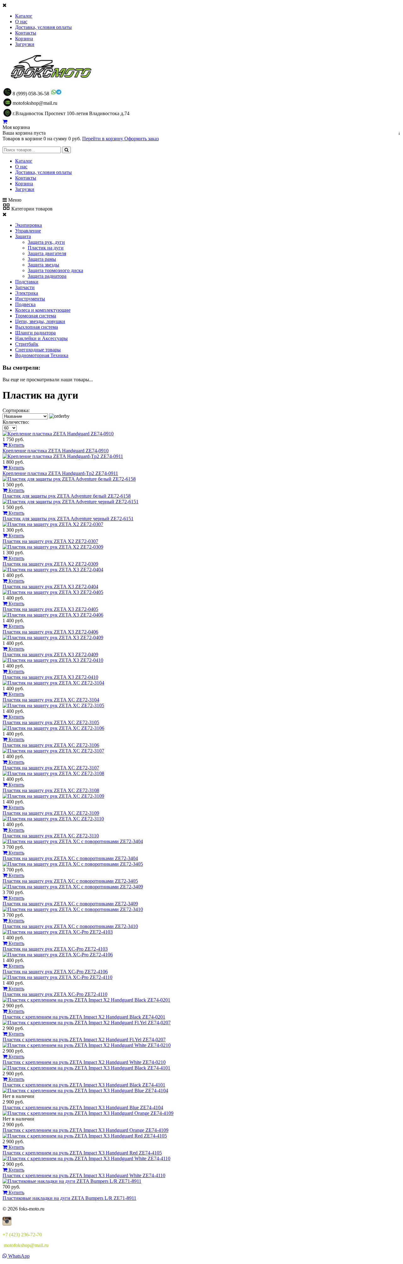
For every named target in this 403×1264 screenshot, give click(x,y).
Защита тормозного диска (55, 270)
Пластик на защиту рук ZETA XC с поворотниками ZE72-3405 (70, 881)
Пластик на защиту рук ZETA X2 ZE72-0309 (50, 564)
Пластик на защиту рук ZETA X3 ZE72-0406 (50, 632)
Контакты (25, 33)
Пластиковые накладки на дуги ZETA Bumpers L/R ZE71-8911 (69, 1198)
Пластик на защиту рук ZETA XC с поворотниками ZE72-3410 (70, 926)
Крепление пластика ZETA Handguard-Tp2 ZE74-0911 (60, 473)
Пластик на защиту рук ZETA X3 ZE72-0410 (50, 677)
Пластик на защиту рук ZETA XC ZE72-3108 (51, 790)
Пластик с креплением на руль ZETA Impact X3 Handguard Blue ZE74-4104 (83, 1107)
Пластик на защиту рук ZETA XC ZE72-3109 (51, 813)
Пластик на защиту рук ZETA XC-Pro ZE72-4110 (55, 994)
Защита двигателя (47, 253)
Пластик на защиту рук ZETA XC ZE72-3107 (51, 767)
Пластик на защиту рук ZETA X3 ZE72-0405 (50, 609)
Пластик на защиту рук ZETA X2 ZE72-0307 (50, 541)
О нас (21, 21)
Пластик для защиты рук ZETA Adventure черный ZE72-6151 (68, 518)
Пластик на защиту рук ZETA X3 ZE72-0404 (50, 586)
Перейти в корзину (103, 138)
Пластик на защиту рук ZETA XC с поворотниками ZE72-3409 (70, 903)
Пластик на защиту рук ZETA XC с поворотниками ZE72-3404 (70, 858)
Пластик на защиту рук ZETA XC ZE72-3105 (51, 722)
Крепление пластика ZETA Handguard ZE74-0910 (56, 450)
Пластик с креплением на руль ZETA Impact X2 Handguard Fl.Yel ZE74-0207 (84, 1039)
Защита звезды (43, 264)
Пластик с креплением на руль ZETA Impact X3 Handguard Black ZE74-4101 (84, 1085)
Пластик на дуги (46, 247)
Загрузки (24, 44)
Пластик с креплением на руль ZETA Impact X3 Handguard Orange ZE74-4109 (85, 1130)
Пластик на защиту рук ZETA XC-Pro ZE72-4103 (55, 949)
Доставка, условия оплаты (43, 27)
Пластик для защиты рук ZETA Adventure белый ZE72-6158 (67, 496)
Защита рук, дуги (46, 242)
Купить (15, 445)
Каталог (23, 16)
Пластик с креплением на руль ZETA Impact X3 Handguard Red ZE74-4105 (82, 1152)
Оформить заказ (141, 138)
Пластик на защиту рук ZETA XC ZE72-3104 (51, 699)
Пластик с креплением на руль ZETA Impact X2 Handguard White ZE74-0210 (84, 1062)
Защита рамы (42, 259)
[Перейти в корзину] (5, 121)
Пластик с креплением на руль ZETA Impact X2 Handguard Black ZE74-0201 (84, 1017)
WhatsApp (18, 1256)
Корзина (24, 38)
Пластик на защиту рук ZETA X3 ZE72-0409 (50, 654)
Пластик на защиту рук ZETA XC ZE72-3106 (51, 745)
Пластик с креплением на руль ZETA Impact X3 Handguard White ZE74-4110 (84, 1175)
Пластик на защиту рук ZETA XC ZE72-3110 (51, 835)
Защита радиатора (47, 276)
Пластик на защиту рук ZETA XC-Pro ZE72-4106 (55, 971)
